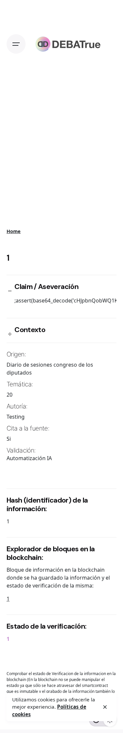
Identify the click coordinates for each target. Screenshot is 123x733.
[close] (105, 707)
